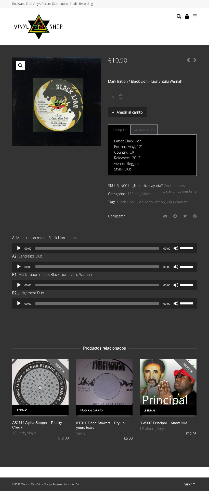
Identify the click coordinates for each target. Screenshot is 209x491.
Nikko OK (73, 484)
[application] (104, 248)
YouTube (191, 4)
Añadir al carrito (130, 112)
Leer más (21, 410)
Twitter (177, 4)
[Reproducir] (18, 248)
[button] (20, 65)
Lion (140, 202)
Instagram (187, 4)
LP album (147, 428)
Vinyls (146, 193)
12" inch (133, 193)
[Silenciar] (175, 248)
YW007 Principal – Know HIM (163, 423)
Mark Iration (155, 202)
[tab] (119, 130)
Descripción (119, 130)
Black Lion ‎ (126, 202)
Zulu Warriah (177, 202)
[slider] (187, 247)
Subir (188, 484)
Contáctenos (174, 185)
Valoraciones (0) (144, 130)
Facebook (182, 4)
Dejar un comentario (180, 191)
